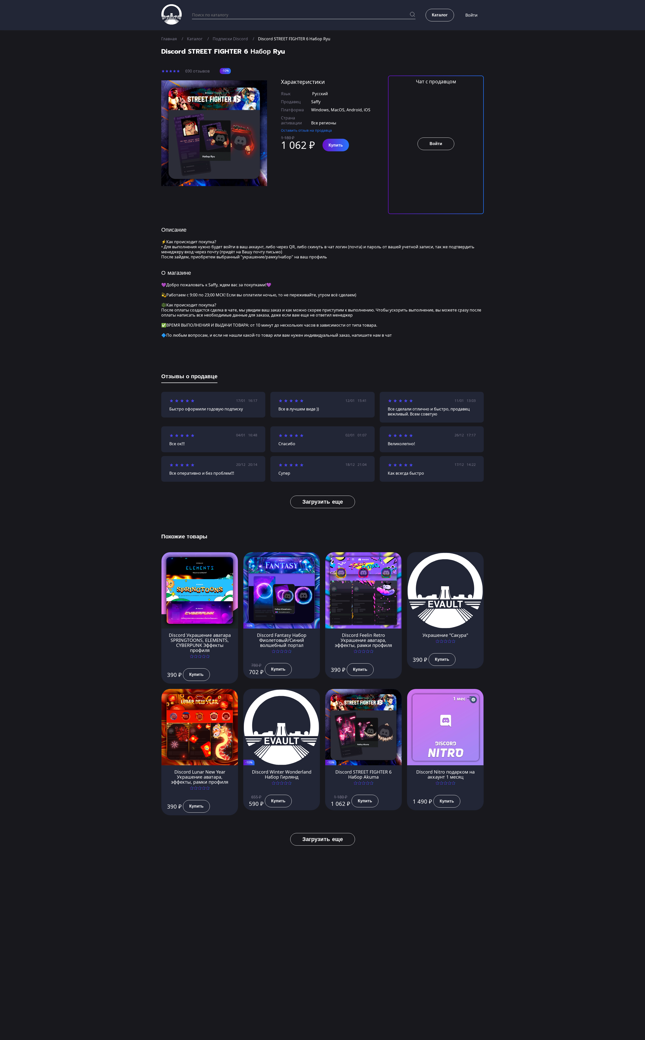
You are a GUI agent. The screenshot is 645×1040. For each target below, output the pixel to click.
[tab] (189, 377)
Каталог (195, 39)
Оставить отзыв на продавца (306, 130)
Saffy (315, 102)
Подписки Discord (230, 39)
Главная (169, 39)
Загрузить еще (322, 502)
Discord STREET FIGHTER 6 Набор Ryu (294, 39)
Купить (336, 145)
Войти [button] (471, 15)
